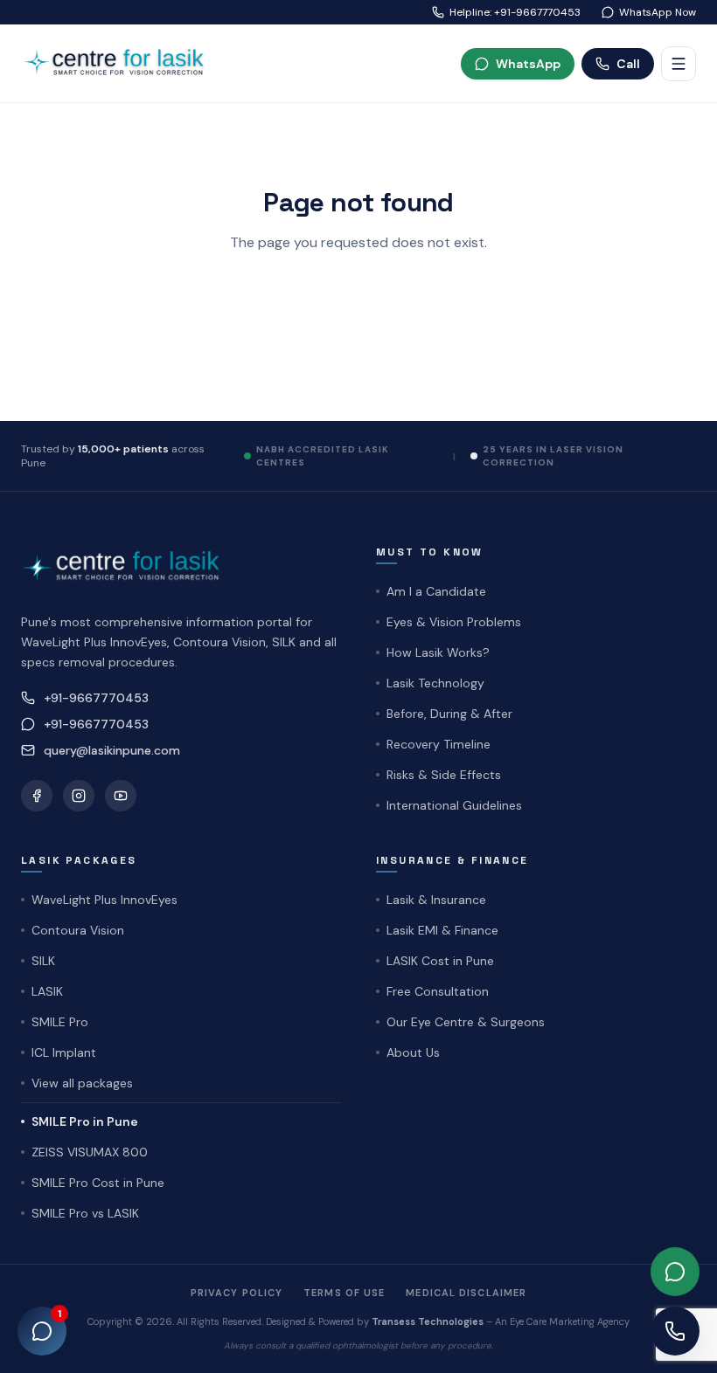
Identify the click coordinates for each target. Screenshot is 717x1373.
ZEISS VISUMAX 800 (89, 1152)
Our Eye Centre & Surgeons (465, 1022)
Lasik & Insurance (436, 899)
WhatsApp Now (657, 12)
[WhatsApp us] (675, 1271)
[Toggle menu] (678, 63)
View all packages (82, 1083)
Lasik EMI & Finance (442, 930)
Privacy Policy (236, 1293)
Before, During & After (449, 713)
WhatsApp (528, 64)
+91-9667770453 (96, 698)
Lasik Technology (435, 683)
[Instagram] (78, 795)
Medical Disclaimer (466, 1293)
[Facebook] (36, 795)
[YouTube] (120, 795)
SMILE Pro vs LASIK (85, 1213)
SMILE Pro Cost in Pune (97, 1182)
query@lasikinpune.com (112, 750)
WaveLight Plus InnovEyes (104, 899)
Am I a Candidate (436, 591)
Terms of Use (344, 1293)
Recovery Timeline (438, 744)
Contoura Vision (77, 930)
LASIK (47, 991)
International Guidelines (454, 805)
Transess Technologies (428, 1321)
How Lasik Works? (438, 652)
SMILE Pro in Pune (84, 1121)
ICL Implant (63, 1052)
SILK (43, 961)
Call (628, 64)
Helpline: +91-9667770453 (515, 12)
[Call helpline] (675, 1331)
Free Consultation (437, 991)
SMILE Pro (59, 1022)
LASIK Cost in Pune (440, 961)
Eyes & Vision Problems (453, 622)
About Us (413, 1052)
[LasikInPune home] (120, 63)
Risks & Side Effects (443, 775)
